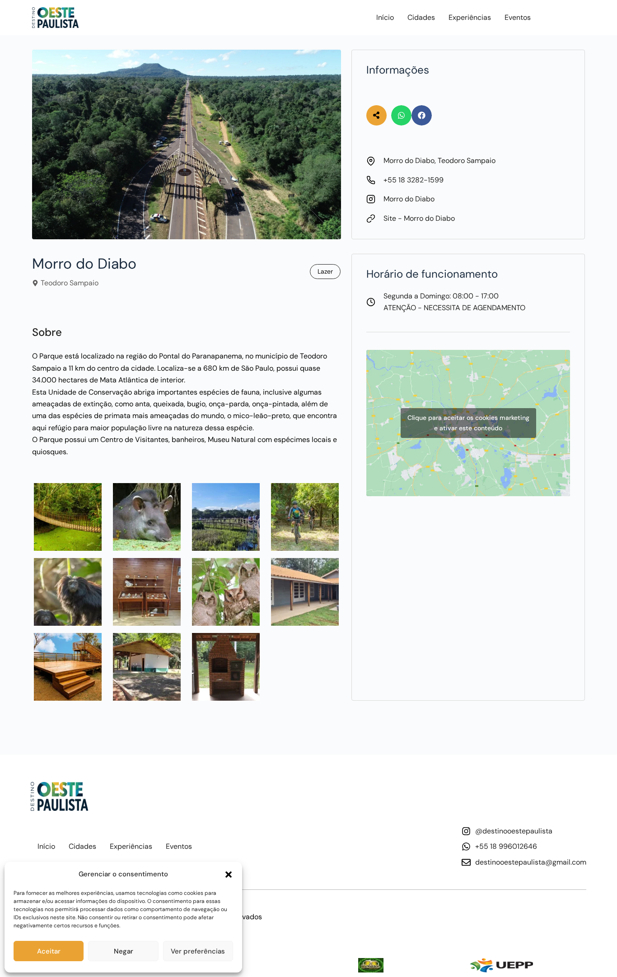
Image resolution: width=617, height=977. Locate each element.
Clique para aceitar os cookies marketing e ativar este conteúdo (468, 423)
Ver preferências (198, 951)
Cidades (421, 17)
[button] (228, 874)
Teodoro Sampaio (69, 283)
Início (385, 17)
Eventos (518, 17)
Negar (123, 951)
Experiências (470, 17)
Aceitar (49, 951)
